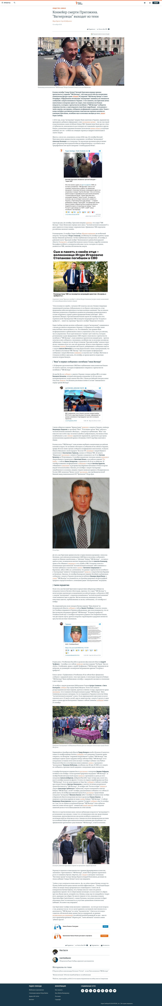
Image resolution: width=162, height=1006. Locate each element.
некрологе (63, 242)
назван (82, 799)
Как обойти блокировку (62, 993)
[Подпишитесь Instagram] (102, 990)
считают (70, 436)
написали (104, 457)
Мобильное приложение (36, 990)
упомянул (89, 451)
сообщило (67, 374)
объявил (75, 96)
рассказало (83, 771)
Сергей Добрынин (66, 21)
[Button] (91, 29)
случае (79, 568)
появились (78, 353)
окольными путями (89, 122)
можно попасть (95, 128)
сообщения (82, 463)
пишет (103, 113)
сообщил (63, 688)
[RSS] (106, 990)
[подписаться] (114, 990)
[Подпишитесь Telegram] (98, 990)
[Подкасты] (110, 990)
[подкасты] (149, 3)
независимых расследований (63, 915)
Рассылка (58, 996)
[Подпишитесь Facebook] (86, 990)
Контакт (31, 999)
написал (63, 346)
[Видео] (144, 3)
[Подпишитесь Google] (82, 990)
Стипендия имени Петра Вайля (38, 993)
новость (87, 572)
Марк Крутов (56, 21)
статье (55, 578)
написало (85, 427)
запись (91, 763)
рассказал (90, 793)
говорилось (72, 563)
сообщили (100, 700)
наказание (65, 466)
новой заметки (88, 805)
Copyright (58, 999)
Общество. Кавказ (59, 8)
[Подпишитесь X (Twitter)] (90, 990)
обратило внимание (88, 233)
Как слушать (58, 990)
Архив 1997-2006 (34, 996)
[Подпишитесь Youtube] (94, 990)
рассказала (65, 455)
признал (89, 223)
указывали (56, 692)
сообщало (94, 801)
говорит (84, 875)
